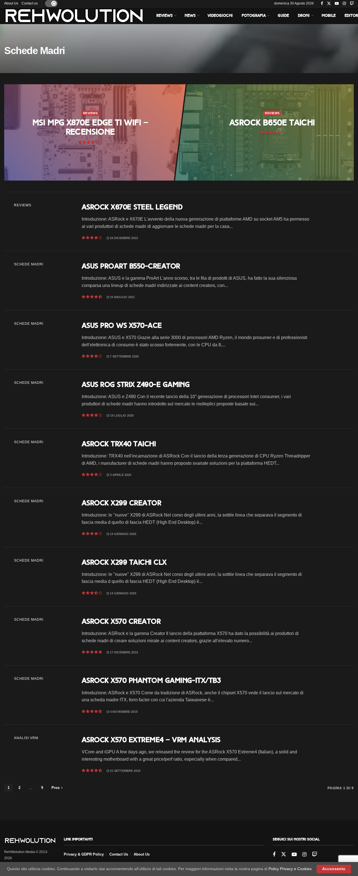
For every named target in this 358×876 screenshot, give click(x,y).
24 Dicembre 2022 (123, 238)
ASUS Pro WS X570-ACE (122, 325)
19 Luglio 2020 (121, 415)
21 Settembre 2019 (124, 770)
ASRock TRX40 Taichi (119, 443)
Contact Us (118, 854)
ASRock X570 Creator (121, 621)
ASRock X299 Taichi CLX (124, 562)
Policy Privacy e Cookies (290, 868)
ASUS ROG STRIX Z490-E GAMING (136, 384)
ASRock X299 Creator (121, 502)
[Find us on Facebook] (322, 3)
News (190, 15)
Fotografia (254, 15)
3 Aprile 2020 (120, 474)
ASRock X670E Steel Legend (132, 206)
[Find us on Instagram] (344, 3)
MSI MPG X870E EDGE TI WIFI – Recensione (90, 127)
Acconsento (333, 869)
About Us (11, 3)
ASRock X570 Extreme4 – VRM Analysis (151, 739)
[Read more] (331, 221)
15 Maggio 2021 (122, 297)
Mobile (329, 15)
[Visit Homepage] (74, 16)
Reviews (164, 15)
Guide (283, 15)
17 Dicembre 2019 (123, 652)
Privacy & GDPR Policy (84, 854)
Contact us (30, 3)
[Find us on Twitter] (329, 3)
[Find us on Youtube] (337, 3)
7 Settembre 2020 (124, 356)
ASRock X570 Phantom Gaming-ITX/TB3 (151, 680)
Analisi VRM (26, 738)
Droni (304, 15)
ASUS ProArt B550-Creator (131, 265)
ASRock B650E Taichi (272, 123)
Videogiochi (220, 15)
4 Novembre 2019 (123, 711)
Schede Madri (28, 264)
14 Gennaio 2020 (122, 534)
